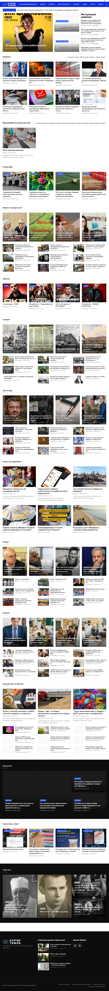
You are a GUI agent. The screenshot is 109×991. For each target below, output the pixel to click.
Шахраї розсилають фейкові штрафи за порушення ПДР (41, 850)
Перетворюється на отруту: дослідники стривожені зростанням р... (19, 805)
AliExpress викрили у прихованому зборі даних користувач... (39, 109)
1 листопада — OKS (63, 304)
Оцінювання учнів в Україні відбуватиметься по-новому (92, 639)
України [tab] (98, 57)
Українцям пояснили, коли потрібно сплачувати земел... (60, 728)
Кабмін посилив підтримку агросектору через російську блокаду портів (94, 194)
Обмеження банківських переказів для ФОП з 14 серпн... (24, 748)
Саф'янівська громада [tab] (54, 123)
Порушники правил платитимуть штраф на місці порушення (52, 491)
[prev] (102, 10)
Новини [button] (42, 4)
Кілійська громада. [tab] (94, 123)
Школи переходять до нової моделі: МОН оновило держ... (40, 640)
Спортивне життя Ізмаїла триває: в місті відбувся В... (25, 590)
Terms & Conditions (64, 984)
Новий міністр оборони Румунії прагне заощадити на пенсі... (18, 528)
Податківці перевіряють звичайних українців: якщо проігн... (14, 109)
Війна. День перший (58, 954)
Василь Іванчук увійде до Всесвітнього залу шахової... (40, 569)
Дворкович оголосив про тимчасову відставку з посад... (92, 569)
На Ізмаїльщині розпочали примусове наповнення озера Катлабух (53, 805)
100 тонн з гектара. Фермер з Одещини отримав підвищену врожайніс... (14, 194)
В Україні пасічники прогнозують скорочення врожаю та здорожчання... (66, 194)
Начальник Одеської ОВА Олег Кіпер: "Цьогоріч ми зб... (94, 580)
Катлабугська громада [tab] (81, 123)
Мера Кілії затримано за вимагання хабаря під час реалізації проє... (66, 851)
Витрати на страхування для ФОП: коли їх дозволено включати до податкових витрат (93, 40)
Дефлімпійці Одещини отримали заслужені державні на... (58, 600)
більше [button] (103, 57)
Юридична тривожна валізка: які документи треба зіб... (93, 235)
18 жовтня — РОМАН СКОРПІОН (11, 305)
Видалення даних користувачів (81, 984)
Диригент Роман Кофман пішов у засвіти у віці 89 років (87, 909)
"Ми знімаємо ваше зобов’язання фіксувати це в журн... (15, 640)
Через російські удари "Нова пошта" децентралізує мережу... (67, 81)
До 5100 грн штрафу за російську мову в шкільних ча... (67, 640)
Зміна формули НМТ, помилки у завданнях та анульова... (95, 661)
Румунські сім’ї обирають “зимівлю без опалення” (86, 528)
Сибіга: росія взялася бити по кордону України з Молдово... (15, 80)
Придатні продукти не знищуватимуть (14, 490)
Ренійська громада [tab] (41, 123)
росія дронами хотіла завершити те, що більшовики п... (93, 358)
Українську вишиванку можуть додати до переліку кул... (95, 449)
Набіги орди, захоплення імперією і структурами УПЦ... (24, 368)
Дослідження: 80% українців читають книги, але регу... (59, 449)
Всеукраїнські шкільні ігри (95, 589)
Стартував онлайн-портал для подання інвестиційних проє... (66, 25)
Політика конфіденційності (96, 986)
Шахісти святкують (22, 579)
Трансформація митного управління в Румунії (50, 528)
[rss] (80, 946)
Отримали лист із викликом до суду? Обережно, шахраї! (15, 850)
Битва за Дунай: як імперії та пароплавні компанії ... (92, 347)
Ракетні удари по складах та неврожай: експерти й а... (95, 728)
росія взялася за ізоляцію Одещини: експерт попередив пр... (41, 81)
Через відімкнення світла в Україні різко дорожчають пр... (67, 46)
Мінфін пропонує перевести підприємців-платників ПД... (60, 737)
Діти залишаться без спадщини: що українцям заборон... (94, 256)
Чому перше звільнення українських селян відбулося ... (14, 347)
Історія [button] (92, 4)
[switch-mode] (104, 0)
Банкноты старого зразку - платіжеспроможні (60, 964)
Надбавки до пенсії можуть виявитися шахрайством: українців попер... (93, 851)
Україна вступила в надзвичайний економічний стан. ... (60, 748)
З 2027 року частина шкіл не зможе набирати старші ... (60, 670)
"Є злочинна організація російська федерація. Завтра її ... (94, 81)
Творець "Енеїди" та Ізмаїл (95, 376)
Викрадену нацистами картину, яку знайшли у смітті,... (93, 418)
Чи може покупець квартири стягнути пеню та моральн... (95, 265)
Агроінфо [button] (51, 4)
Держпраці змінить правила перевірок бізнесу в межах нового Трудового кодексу (93, 49)
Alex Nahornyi (7, 380)
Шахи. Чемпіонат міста (58, 579)
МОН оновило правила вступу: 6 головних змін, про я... (60, 661)
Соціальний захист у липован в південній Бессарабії (18, 377)
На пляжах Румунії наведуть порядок (88, 490)
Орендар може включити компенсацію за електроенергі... (59, 256)
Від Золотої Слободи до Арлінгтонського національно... (67, 569)
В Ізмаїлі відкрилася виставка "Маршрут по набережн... (23, 439)
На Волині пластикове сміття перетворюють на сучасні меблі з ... (87, 805)
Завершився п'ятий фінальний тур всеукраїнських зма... (58, 590)
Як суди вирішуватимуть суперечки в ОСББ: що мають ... (59, 266)
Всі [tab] (67, 57)
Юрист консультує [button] (64, 4)
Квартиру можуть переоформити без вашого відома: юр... (24, 256)
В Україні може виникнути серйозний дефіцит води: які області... (88, 783)
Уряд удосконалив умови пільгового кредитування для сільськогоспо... (41, 194)
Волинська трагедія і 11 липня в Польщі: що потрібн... (58, 358)
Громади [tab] (71, 57)
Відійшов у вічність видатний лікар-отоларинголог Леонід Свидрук (16, 908)
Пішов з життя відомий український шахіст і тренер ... (14, 569)
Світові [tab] (77, 57)
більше (100, 4)
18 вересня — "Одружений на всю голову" (93, 305)
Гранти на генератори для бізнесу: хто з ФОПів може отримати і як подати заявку (93, 30)
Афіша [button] (85, 4)
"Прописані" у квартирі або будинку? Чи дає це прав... (95, 246)
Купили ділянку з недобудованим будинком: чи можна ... (59, 246)
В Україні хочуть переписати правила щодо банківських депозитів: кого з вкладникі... (91, 21)
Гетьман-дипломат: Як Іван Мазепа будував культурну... (95, 367)
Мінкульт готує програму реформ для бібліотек (94, 438)
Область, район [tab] (84, 57)
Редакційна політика (98, 984)
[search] (106, 4)
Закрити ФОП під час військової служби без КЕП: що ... (25, 738)
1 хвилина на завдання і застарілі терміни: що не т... (25, 651)
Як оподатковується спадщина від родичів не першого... (24, 246)
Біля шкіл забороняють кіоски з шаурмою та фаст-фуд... (60, 651)
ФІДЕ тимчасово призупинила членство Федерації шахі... (23, 600)
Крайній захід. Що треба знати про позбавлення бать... (66, 235)
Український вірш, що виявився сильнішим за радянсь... (58, 429)
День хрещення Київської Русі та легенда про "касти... (25, 357)
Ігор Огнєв (60, 351)
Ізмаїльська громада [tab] (68, 123)
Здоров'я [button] (76, 4)
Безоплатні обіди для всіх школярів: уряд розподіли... (25, 661)
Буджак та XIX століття (67, 349)
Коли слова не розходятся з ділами (60, 945)
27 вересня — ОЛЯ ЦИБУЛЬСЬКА (36, 305)
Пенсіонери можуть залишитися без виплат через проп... (14, 235)
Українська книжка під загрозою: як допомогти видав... (41, 418)
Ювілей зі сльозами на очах (54, 911)
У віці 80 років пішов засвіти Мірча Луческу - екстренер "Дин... (86, 887)
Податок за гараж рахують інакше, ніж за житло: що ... (95, 737)
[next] (105, 10)
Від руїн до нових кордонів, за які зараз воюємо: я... (60, 377)
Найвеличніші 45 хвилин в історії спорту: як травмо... (95, 599)
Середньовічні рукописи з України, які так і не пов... (41, 347)
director (5, 152)
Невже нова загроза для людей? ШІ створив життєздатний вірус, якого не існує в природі (45, 11)
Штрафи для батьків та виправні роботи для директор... (93, 651)
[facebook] (75, 946)
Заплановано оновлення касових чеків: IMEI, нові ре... (95, 747)
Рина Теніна (8, 48)
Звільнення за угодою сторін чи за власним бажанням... (23, 266)
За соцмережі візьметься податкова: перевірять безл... (24, 728)
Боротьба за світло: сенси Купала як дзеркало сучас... (95, 428)
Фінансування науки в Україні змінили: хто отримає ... (25, 671)
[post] (28, 32)
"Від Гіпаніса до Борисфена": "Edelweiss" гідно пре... (24, 429)
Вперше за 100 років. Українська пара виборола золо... (24, 449)
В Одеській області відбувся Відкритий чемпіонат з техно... (67, 109)
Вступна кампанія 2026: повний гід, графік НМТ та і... (94, 671)
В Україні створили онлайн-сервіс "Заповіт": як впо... (66, 418)
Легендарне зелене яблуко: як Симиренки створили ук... (60, 367)
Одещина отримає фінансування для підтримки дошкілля (93, 109)
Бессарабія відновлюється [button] (28, 4)
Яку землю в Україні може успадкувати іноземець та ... (39, 235)
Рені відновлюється (13, 150)
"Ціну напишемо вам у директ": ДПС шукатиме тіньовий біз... (89, 712)
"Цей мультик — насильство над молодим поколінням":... (15, 418)
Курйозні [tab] (92, 57)
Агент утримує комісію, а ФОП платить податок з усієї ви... (18, 712)
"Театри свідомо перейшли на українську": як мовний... (60, 438)
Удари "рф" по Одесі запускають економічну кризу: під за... (54, 713)
